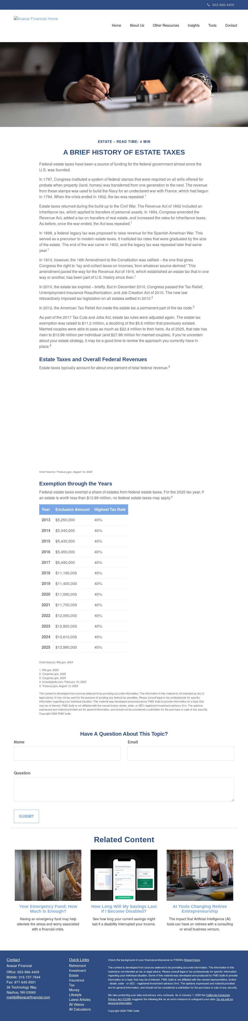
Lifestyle (75, 994)
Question (22, 773)
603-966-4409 (223, 4)
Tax (72, 984)
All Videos (76, 1004)
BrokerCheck (192, 960)
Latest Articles (80, 999)
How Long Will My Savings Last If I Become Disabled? (124, 909)
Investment (77, 970)
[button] (136, 25)
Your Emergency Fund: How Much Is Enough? (48, 909)
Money (74, 989)
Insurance (76, 980)
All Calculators (80, 1009)
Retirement (77, 965)
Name (19, 742)
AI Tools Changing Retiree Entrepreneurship (200, 909)
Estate (74, 975)
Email (133, 742)
